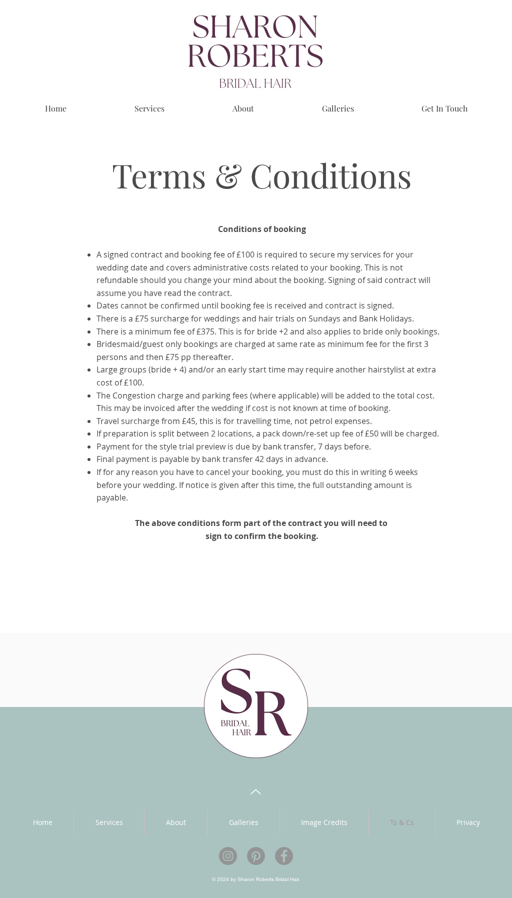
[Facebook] (284, 856)
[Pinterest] (256, 856)
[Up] (256, 792)
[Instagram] (228, 856)
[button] (109, 822)
